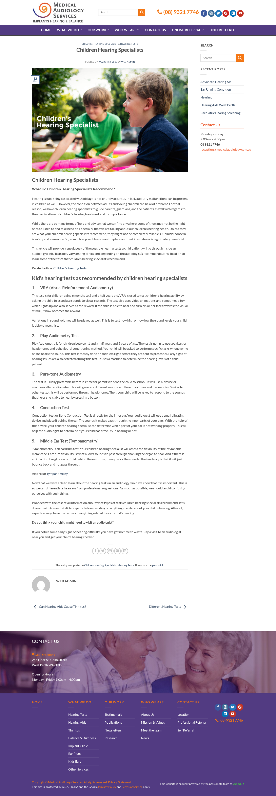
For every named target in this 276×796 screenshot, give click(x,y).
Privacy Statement (119, 782)
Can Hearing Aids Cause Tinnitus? (62, 606)
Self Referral (185, 730)
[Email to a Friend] (110, 551)
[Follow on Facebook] (204, 13)
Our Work (97, 30)
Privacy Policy (107, 787)
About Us (147, 714)
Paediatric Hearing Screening (220, 113)
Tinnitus (74, 730)
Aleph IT (238, 783)
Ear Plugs (74, 753)
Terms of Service (132, 787)
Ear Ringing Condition (215, 89)
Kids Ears (74, 761)
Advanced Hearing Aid (216, 82)
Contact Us (155, 30)
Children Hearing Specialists (100, 43)
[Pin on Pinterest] (117, 551)
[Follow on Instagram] (211, 13)
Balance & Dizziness (82, 738)
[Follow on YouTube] (240, 13)
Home (46, 30)
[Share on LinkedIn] (124, 551)
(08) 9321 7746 (180, 12)
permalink (158, 565)
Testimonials (113, 714)
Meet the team (151, 730)
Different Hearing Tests (165, 606)
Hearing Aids (77, 722)
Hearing (206, 97)
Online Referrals (187, 30)
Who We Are (125, 30)
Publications (113, 722)
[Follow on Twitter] (218, 13)
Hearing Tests (129, 43)
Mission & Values (153, 722)
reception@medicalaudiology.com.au (225, 149)
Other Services (78, 769)
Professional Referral (191, 722)
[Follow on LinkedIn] (233, 13)
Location (183, 714)
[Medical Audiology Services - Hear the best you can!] (62, 12)
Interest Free (223, 30)
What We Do (68, 30)
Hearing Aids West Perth (217, 105)
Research (111, 738)
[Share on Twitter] (102, 551)
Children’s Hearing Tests (70, 268)
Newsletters (113, 730)
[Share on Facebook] (95, 551)
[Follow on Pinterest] (225, 13)
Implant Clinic (78, 746)
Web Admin (128, 61)
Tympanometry (57, 473)
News (145, 738)
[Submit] (141, 12)
